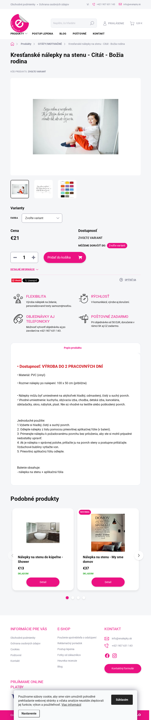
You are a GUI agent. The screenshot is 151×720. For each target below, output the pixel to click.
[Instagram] (114, 655)
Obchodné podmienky (22, 4)
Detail (43, 582)
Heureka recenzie (67, 660)
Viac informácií (71, 704)
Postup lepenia (65, 649)
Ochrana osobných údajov (54, 4)
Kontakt (15, 660)
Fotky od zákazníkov (69, 655)
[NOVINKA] (108, 533)
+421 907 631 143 (122, 645)
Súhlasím (122, 699)
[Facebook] (107, 655)
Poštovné (15, 655)
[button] (67, 597)
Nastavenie (29, 713)
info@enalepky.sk (122, 638)
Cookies (15, 649)
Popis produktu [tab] (73, 347)
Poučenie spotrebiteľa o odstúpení (76, 637)
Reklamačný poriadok (69, 643)
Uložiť (18, 280)
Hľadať (92, 23)
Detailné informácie (22, 269)
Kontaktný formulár (123, 668)
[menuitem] (19, 33)
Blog (60, 666)
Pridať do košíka (59, 257)
